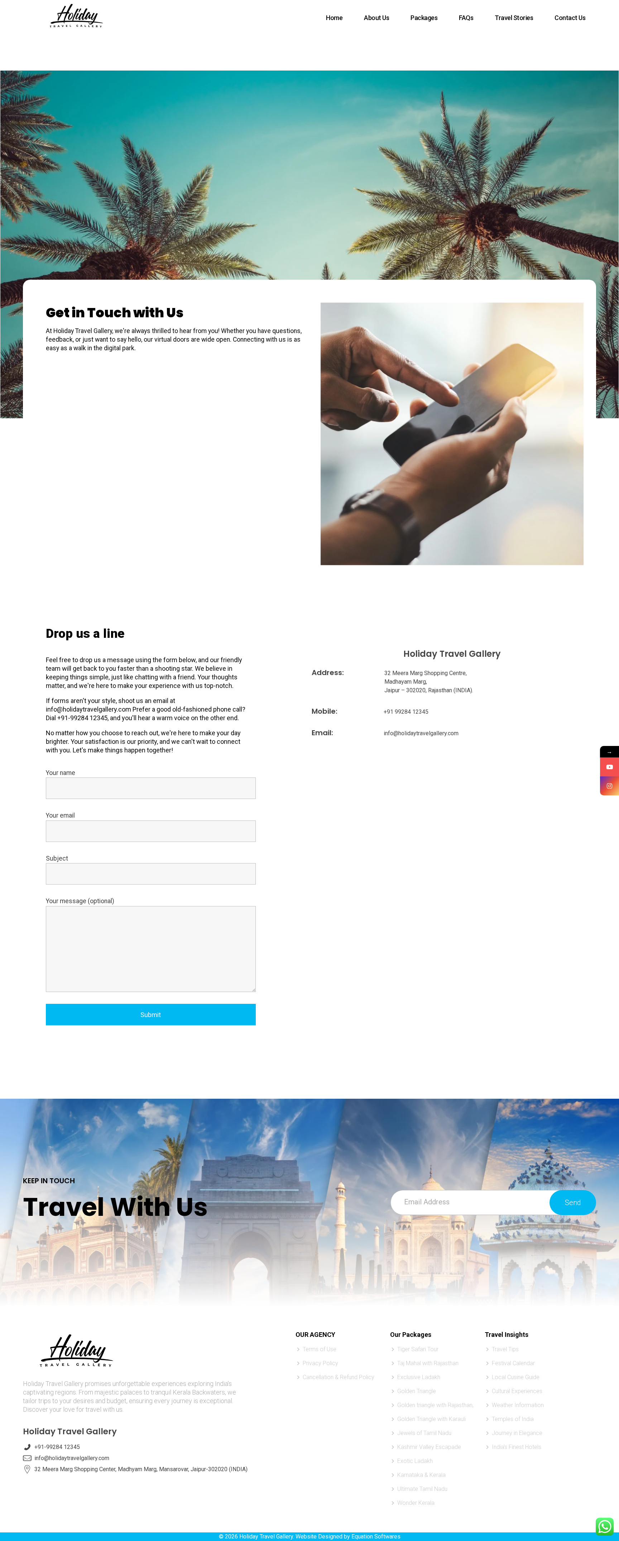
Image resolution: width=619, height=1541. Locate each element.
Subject (57, 858)
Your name (60, 772)
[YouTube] (609, 766)
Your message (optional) (80, 901)
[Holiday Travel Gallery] (76, 17)
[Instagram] (609, 785)
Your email (60, 815)
